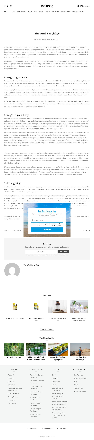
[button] (47, 211)
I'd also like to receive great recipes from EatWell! (46, 224)
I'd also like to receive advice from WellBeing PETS (47, 226)
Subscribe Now (47, 230)
